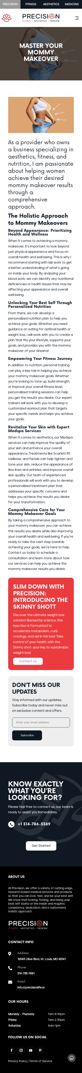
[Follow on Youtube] (30, 1050)
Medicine (72, 4)
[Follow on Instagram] (21, 1050)
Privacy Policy (17, 1061)
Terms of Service (40, 1061)
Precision (10, 4)
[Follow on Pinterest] (40, 1050)
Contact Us (28, 661)
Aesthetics (51, 4)
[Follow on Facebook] (11, 1050)
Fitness (30, 4)
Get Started (41, 845)
